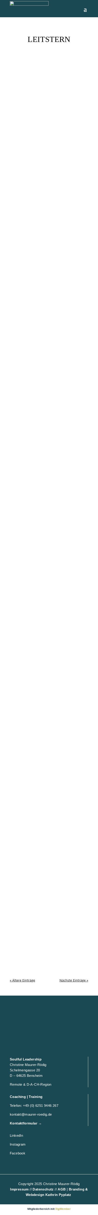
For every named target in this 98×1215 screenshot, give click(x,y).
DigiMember (63, 1208)
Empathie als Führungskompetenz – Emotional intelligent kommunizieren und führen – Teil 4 (47, 581)
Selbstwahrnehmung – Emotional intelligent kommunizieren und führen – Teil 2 (47, 859)
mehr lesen (22, 132)
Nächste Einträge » (73, 980)
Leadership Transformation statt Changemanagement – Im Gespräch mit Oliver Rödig (46, 303)
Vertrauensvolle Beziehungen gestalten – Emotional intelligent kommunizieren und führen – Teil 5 (45, 487)
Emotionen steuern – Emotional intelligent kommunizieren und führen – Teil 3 (47, 675)
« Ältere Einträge (22, 980)
